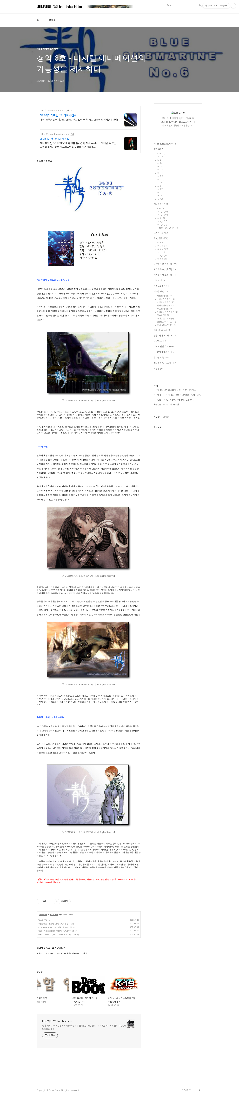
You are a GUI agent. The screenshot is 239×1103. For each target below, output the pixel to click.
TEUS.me (186, 955)
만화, (193, 395)
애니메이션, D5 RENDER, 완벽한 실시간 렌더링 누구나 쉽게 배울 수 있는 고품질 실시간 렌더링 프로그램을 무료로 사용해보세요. (78, 145)
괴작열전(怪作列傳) (165, 264)
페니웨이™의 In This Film (57, 1021)
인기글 (166, 416)
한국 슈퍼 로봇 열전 (166, 325)
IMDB (184, 970)
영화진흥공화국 (188, 991)
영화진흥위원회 (188, 1080)
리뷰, (185, 390)
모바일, (165, 399)
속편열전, (157, 404)
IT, (164, 395)
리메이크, (170, 395)
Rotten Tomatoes (190, 976)
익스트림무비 (187, 996)
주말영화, (181, 399)
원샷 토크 (160, 341)
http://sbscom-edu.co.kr (53, 110)
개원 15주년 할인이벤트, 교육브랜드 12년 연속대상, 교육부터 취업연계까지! (79, 119)
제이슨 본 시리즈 (165, 318)
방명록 (52, 20)
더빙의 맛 (159, 280)
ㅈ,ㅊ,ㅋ (162, 221)
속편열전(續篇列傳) (165, 275)
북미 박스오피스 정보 (190, 981)
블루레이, (189, 399)
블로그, (178, 395)
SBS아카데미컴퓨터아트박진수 (58, 115)
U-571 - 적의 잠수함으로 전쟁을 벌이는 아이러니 (57, 934)
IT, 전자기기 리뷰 (164, 352)
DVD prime (187, 965)
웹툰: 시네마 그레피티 (165, 335)
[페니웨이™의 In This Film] (85, 7)
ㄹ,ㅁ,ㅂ (162, 249)
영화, (199, 395)
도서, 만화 (161, 238)
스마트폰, (186, 395)
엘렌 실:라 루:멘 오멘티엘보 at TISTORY (192, 1025)
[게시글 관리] (53, 901)
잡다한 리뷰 (161, 357)
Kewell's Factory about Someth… (190, 1046)
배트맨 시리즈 (164, 296)
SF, (180, 390)
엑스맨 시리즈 (164, 309)
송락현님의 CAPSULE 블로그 (191, 1035)
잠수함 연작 (54, 914)
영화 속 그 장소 (162, 330)
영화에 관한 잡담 (164, 346)
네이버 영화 (186, 960)
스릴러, (173, 399)
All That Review (165, 143)
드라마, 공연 (161, 232)
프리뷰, (165, 404)
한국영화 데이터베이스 (191, 1012)
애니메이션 (161, 204)
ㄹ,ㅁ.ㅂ (162, 215)
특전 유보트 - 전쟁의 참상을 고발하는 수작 (54, 924)
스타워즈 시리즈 (166, 299)
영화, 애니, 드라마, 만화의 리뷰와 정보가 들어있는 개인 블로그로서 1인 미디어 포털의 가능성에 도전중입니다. (84, 1027)
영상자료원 (186, 1017)
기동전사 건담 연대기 (167, 228)
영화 (158, 149)
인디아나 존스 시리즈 (167, 312)
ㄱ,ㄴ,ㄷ (162, 211)
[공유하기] (49, 901)
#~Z (161, 153)
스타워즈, (192, 390)
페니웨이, (157, 395)
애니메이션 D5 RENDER (54, 139)
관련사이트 (186, 1090)
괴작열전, (157, 399)
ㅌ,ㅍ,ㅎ (162, 224)
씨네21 (185, 986)
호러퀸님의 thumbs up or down (191, 1067)
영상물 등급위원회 (189, 1074)
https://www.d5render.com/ (54, 134)
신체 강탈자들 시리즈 (167, 305)
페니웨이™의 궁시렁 (165, 363)
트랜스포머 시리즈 (166, 322)
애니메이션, (174, 404)
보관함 (159, 368)
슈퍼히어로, (158, 390)
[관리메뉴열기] (233, 5)
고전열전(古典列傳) (165, 269)
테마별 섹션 (43, 914)
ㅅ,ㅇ (161, 218)
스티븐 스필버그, (171, 390)
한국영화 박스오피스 (190, 1085)
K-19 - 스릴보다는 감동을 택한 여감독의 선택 (55, 927)
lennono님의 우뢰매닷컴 (191, 1004)
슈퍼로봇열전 (161, 286)
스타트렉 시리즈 (165, 302)
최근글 (156, 416)
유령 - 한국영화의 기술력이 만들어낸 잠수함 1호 (56, 931)
